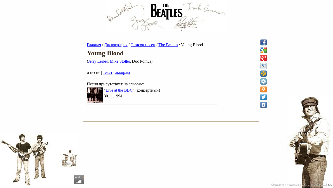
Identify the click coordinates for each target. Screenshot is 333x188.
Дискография (115, 45)
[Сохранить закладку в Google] (263, 50)
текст (107, 72)
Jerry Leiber (98, 61)
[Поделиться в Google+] (263, 58)
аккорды (122, 72)
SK (330, 184)
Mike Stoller (120, 61)
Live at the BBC (119, 90)
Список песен (143, 45)
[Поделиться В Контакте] (263, 105)
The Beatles (168, 45)
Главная (94, 45)
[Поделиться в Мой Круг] (263, 81)
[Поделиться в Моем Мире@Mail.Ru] (263, 73)
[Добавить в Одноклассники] (263, 89)
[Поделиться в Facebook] (263, 42)
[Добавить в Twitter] (263, 97)
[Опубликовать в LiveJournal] (263, 66)
